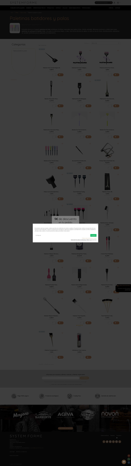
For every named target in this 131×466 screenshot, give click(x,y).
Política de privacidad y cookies (89, 238)
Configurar (38, 235)
